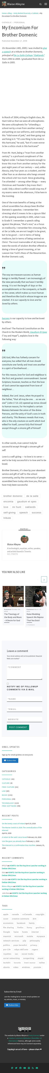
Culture (6, 783)
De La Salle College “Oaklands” (29, 55)
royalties (7, 954)
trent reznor (30, 963)
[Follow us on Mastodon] (12, 1068)
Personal (6, 799)
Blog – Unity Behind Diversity (19, 13)
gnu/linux (40, 927)
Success (6, 318)
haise (16, 932)
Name (12, 699)
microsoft (19, 936)
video (15, 967)
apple (5, 914)
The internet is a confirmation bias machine (18, 845)
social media (28, 954)
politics (6, 945)
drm (34, 919)
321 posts (12, 554)
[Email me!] (37, 1068)
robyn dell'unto (21, 949)
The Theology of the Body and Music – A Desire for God (13, 617)
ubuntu (6, 967)
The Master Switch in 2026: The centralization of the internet (22, 828)
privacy (33, 945)
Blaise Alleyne (7, 886)
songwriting (28, 958)
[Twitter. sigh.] (16, 1068)
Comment (14, 667)
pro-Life (7, 949)
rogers (35, 949)
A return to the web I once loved (14, 837)
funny (29, 927)
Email (12, 709)
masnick (7, 936)
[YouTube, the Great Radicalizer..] (25, 1068)
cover (5, 919)
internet (35, 932)
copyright (40, 914)
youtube (37, 967)
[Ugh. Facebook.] (20, 1068)
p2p (24, 941)
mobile (30, 936)
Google (6, 932)
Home (4, 13)
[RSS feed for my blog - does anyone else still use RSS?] (33, 1068)
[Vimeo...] (29, 1068)
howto (25, 932)
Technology (8, 803)
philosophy (35, 941)
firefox (20, 927)
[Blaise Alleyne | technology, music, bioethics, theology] (4, 3)
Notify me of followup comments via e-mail (22, 688)
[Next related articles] (44, 579)
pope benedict (20, 945)
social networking (11, 958)
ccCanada (27, 914)
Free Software (9, 806)
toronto (17, 963)
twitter (42, 963)
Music (5, 795)
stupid (40, 958)
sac (16, 954)
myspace (41, 936)
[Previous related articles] (38, 579)
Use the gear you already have (14, 841)
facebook (21, 923)
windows (26, 967)
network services (11, 941)
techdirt (6, 963)
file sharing (8, 927)
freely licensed (34, 1035)
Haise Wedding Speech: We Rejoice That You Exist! (35, 617)
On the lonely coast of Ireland (13, 823)
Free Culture (8, 787)
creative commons (20, 919)
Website (13, 719)
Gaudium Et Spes (38, 332)
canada (15, 914)
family (32, 923)
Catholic (35, 13)
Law (4, 791)
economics (8, 923)
